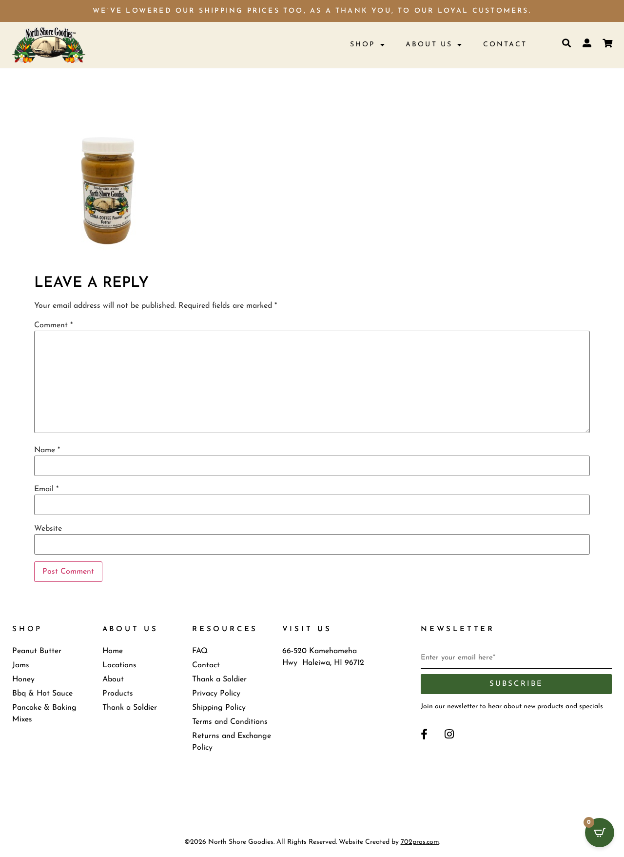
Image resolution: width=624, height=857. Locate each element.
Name (47, 450)
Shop (362, 44)
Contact (505, 44)
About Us (429, 44)
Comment (53, 325)
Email (46, 489)
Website (48, 529)
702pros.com (420, 842)
